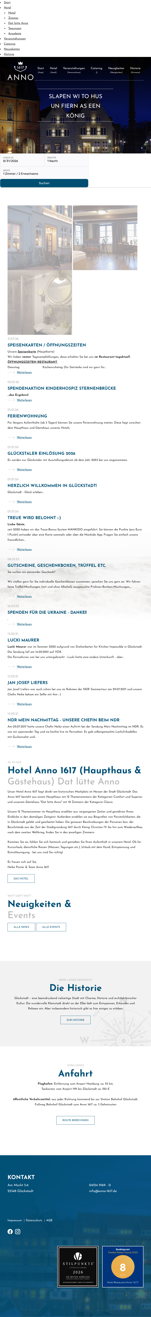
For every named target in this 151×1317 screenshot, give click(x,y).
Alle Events (51, 927)
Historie (9, 54)
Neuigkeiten (12, 49)
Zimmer (13, 18)
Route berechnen (75, 1120)
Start (7, 2)
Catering (9, 44)
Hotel (7, 7)
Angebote (14, 33)
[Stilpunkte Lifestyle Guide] (78, 1266)
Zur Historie (75, 1020)
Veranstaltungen (15, 38)
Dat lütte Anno (18, 23)
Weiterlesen (24, 372)
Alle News (21, 927)
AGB (49, 1220)
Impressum (15, 1220)
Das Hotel (21, 878)
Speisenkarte (27, 351)
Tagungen (14, 28)
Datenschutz (34, 1220)
